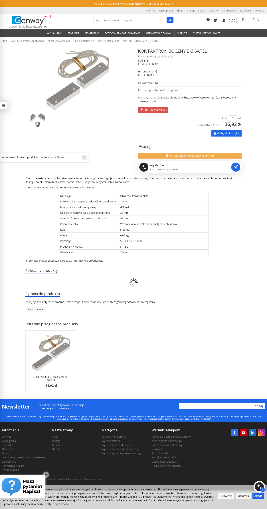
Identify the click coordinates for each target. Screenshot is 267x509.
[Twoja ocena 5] (172, 57)
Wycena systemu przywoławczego (122, 453)
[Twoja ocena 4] (169, 57)
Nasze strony (62, 430)
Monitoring (46, 479)
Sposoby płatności (162, 453)
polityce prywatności (57, 504)
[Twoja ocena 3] (165, 57)
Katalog (190, 10)
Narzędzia (110, 430)
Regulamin (158, 449)
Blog (179, 10)
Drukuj (145, 147)
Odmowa (243, 496)
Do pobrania (228, 10)
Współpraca (166, 10)
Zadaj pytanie (36, 309)
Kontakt (259, 10)
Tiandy (56, 441)
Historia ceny (146, 71)
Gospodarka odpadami (165, 461)
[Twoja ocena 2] (162, 57)
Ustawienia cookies (13, 465)
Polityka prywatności (164, 457)
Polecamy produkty (41, 270)
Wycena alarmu (111, 441)
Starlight (56, 449)
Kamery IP (58, 479)
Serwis (202, 10)
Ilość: (225, 118)
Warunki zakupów (166, 430)
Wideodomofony (73, 479)
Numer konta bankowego (167, 441)
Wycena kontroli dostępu (116, 445)
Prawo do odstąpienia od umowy (171, 436)
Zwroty (213, 10)
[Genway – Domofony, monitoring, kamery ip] (26, 22)
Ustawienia (226, 496)
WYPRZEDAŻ (54, 33)
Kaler (55, 436)
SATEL (155, 64)
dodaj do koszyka (228, 133)
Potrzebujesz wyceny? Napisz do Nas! (191, 155)
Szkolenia (245, 10)
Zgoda (258, 496)
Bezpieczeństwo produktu (167, 465)
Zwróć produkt (10, 469)
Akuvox (56, 445)
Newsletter (8, 449)
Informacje (10, 430)
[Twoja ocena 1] (159, 57)
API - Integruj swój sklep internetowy (23, 457)
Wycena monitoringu (114, 436)
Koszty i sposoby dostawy (167, 445)
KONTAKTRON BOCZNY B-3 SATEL (51, 378)
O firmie (150, 10)
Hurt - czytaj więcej (154, 109)
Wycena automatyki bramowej (120, 449)
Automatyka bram (93, 479)
